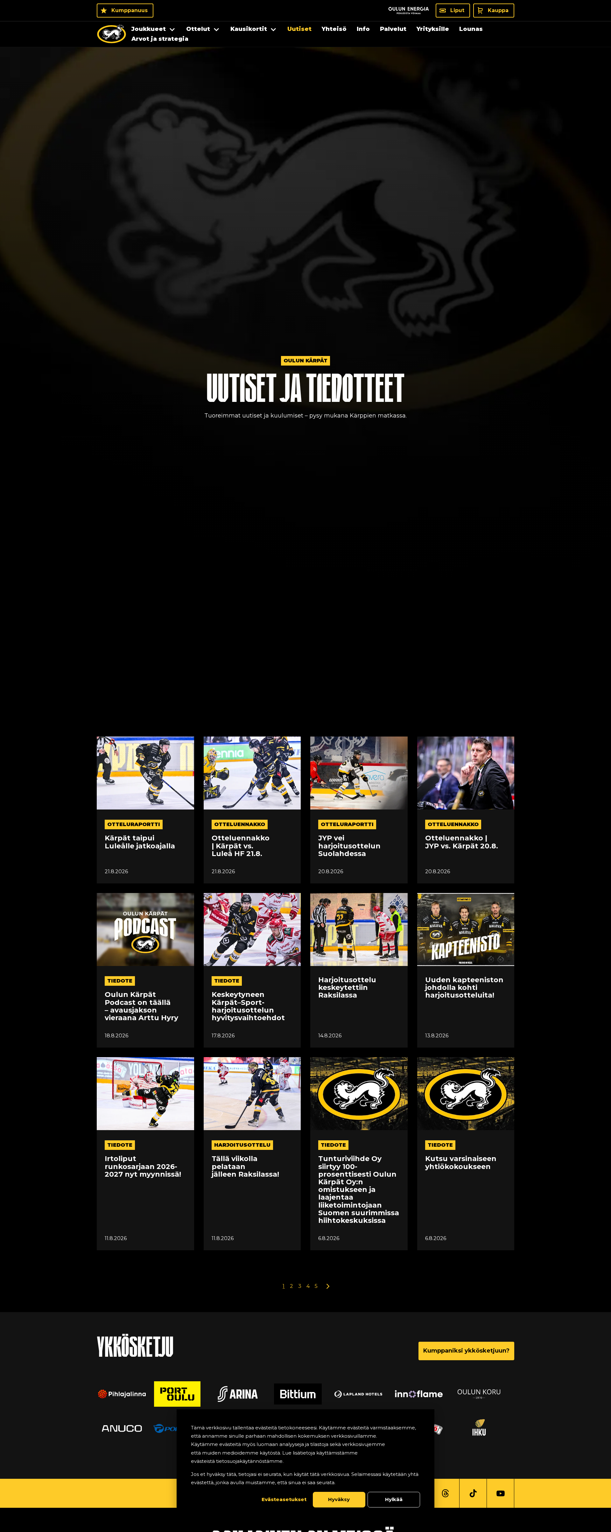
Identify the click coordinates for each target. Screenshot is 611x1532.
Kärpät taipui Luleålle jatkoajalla (140, 842)
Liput (457, 10)
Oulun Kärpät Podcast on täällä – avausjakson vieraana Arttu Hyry (141, 1006)
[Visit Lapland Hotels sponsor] (305, 1394)
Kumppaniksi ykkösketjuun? (466, 1350)
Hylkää (394, 1499)
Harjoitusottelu (242, 1145)
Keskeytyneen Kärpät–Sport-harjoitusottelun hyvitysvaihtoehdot (248, 1006)
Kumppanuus (129, 10)
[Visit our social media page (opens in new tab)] (445, 1493)
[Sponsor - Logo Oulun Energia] (408, 10)
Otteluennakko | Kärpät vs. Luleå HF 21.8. (241, 846)
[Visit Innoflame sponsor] (366, 1394)
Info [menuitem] (363, 29)
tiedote (119, 981)
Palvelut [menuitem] (393, 29)
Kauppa (498, 10)
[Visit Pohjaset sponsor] (124, 1428)
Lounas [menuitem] (471, 29)
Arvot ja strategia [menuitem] (159, 38)
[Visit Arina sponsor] (185, 1394)
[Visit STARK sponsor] (486, 1394)
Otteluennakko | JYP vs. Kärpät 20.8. (461, 842)
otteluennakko (239, 824)
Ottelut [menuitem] (198, 29)
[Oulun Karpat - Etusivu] (111, 34)
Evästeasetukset (284, 1499)
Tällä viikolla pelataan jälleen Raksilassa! (245, 1166)
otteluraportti (133, 824)
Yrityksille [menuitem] (433, 29)
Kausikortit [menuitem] (248, 29)
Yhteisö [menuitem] (334, 29)
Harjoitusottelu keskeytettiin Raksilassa (347, 987)
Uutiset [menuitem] (299, 29)
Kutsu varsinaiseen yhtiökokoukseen (460, 1162)
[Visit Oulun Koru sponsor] (426, 1394)
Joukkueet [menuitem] (148, 29)
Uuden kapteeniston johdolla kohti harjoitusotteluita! (464, 987)
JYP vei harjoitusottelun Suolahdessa (349, 846)
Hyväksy (339, 1499)
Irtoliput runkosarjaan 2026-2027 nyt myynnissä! (143, 1166)
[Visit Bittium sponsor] (245, 1394)
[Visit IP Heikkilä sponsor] (486, 1428)
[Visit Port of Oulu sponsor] (124, 1394)
